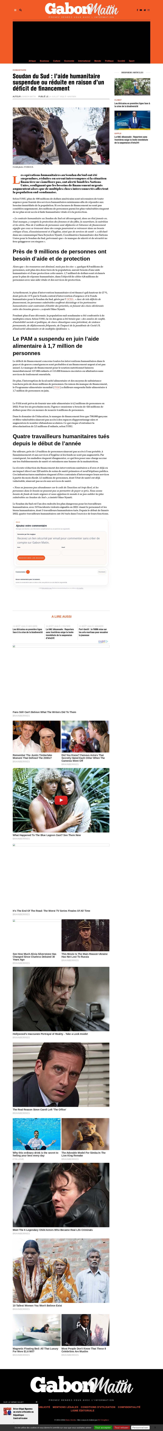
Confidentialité (129, 1407)
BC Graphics (80, 588)
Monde (97, 60)
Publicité (43, 1407)
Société (121, 60)
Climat (118, 100)
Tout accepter (103, 1427)
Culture (56, 60)
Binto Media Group (46, 588)
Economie (69, 60)
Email (63, 547)
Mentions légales (65, 1407)
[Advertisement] (81, 39)
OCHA (70, 299)
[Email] (148, 10)
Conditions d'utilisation (98, 1407)
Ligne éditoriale (82, 1410)
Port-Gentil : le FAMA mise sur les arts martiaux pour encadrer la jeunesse (93, 632)
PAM (57, 387)
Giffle (117, 133)
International (84, 60)
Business (44, 60)
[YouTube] (141, 10)
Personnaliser (140, 1427)
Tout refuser (121, 1427)
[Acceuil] (145, 10)
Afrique (32, 60)
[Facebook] (137, 10)
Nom (18, 547)
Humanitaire (19, 70)
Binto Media (70, 1420)
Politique (109, 60)
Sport (131, 60)
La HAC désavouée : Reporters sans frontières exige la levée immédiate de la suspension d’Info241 (131, 140)
